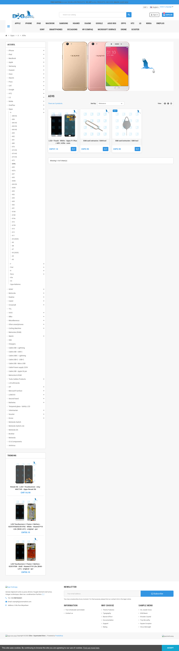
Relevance (102, 103)
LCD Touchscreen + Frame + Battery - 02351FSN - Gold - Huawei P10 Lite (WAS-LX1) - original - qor (25, 566)
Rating (105, 627)
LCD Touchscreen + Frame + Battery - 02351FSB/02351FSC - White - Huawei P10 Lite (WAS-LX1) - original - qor (25, 526)
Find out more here (91, 648)
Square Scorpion (145, 623)
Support (105, 623)
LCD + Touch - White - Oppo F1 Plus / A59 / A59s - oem (63, 142)
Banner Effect (107, 617)
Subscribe (158, 593)
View (159, 103)
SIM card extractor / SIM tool (94, 141)
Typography (107, 613)
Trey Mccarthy (145, 620)
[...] (43, 594)
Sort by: (93, 103)
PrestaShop (59, 636)
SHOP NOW (124, 2)
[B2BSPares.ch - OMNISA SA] (23, 15)
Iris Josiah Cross (146, 610)
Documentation (108, 620)
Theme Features (108, 610)
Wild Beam (144, 613)
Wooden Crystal (145, 617)
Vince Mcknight (145, 627)
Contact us (69, 613)
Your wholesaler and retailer (75, 610)
